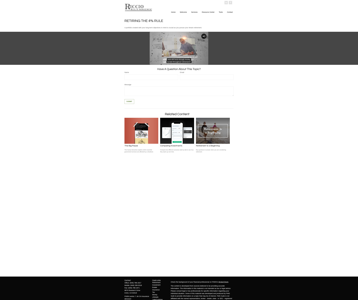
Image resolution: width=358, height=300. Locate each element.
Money (154, 295)
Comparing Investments (171, 146)
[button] (173, 12)
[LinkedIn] (226, 2)
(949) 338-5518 (136, 285)
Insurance (156, 290)
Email (182, 72)
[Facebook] (230, 2)
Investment (156, 285)
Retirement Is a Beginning (208, 146)
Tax (153, 292)
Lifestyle (155, 297)
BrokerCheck (223, 282)
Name (126, 72)
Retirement (156, 282)
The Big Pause (131, 146)
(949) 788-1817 (135, 283)
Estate (154, 287)
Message (127, 85)
